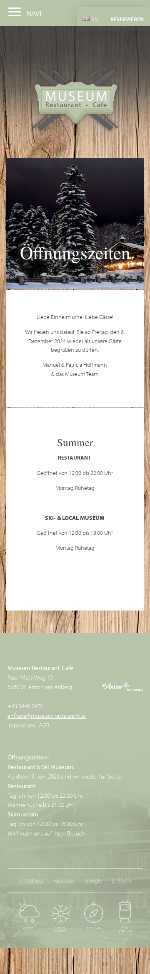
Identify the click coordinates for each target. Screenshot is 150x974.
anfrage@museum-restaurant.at (47, 715)
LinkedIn (122, 880)
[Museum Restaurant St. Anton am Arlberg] (75, 101)
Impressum (21, 725)
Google (93, 880)
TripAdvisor (31, 880)
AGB (44, 725)
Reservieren (127, 19)
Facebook (64, 880)
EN (94, 18)
